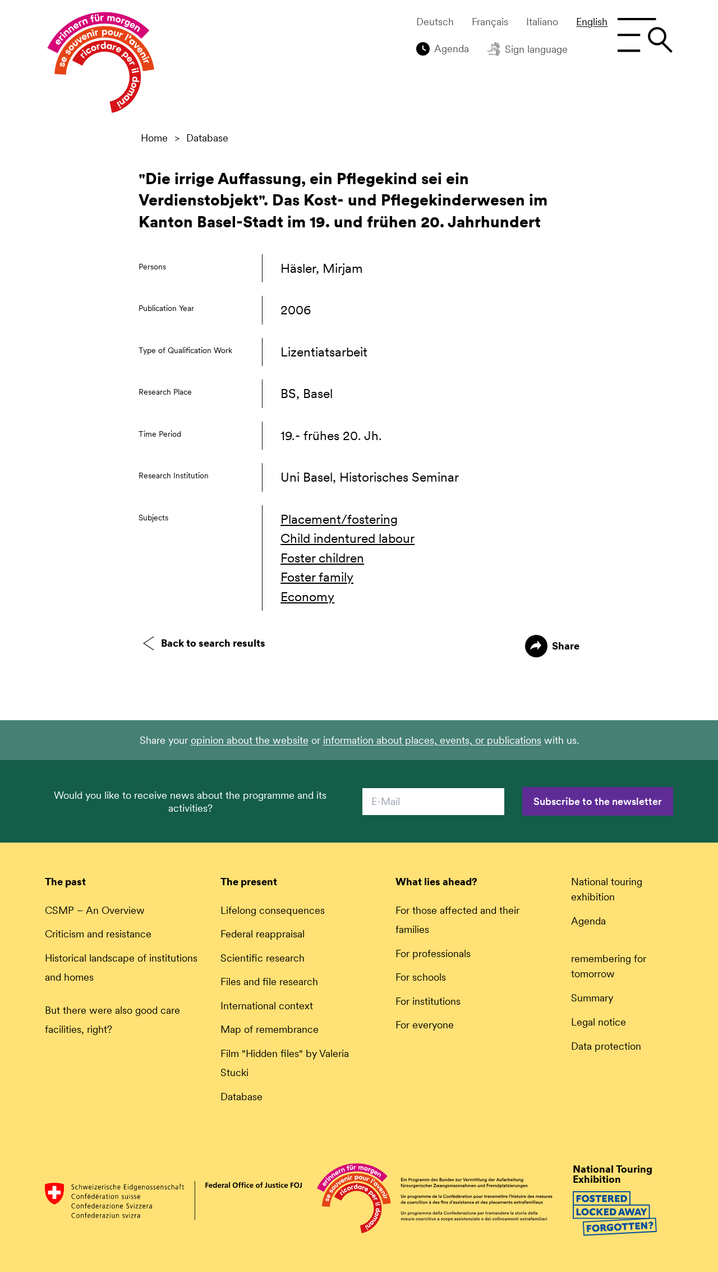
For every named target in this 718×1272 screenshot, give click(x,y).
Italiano (542, 22)
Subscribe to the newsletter (597, 801)
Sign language (536, 49)
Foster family (316, 577)
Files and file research (269, 981)
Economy (307, 597)
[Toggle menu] (644, 35)
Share (565, 646)
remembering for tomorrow (608, 966)
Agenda (451, 48)
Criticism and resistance (98, 934)
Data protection (606, 1046)
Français (490, 22)
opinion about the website (250, 740)
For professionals (433, 953)
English (591, 22)
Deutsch (435, 22)
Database (207, 138)
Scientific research (262, 958)
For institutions (428, 1001)
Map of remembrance (269, 1029)
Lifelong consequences (272, 910)
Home (154, 138)
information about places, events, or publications (432, 740)
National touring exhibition (606, 889)
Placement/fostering (339, 519)
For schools (420, 977)
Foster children (322, 558)
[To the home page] (101, 65)
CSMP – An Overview (95, 910)
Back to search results (213, 643)
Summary (592, 998)
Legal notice (598, 1022)
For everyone (424, 1025)
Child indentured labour (347, 538)
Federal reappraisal (262, 934)
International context (266, 1006)
